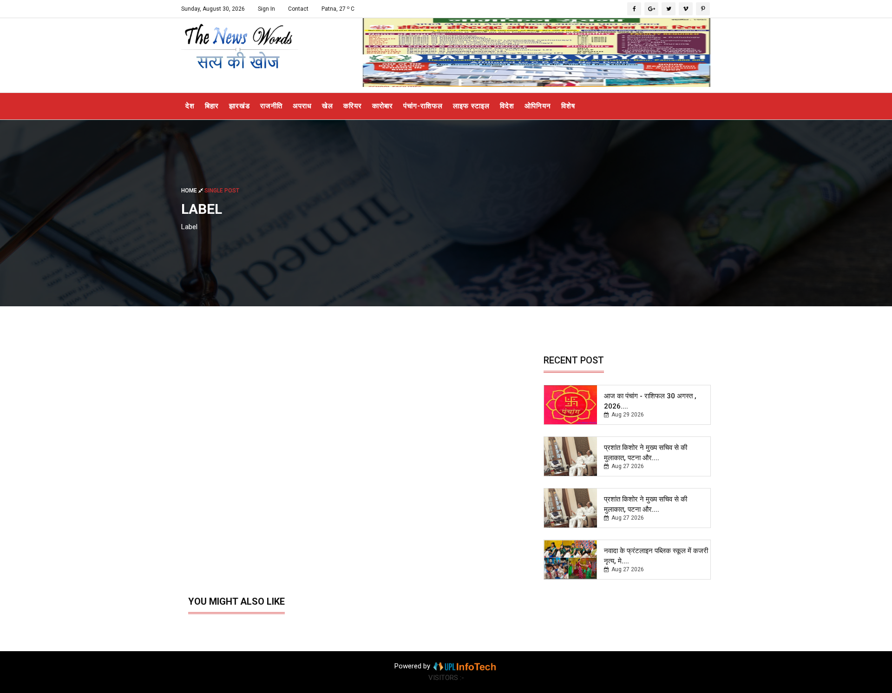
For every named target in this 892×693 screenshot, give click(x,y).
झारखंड (239, 106)
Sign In (266, 9)
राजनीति (271, 106)
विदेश (507, 106)
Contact (298, 9)
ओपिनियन (538, 106)
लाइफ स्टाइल (471, 106)
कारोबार (382, 106)
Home (189, 190)
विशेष (568, 106)
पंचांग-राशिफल (423, 106)
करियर (352, 106)
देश (190, 106)
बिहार (212, 106)
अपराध (302, 106)
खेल (327, 106)
